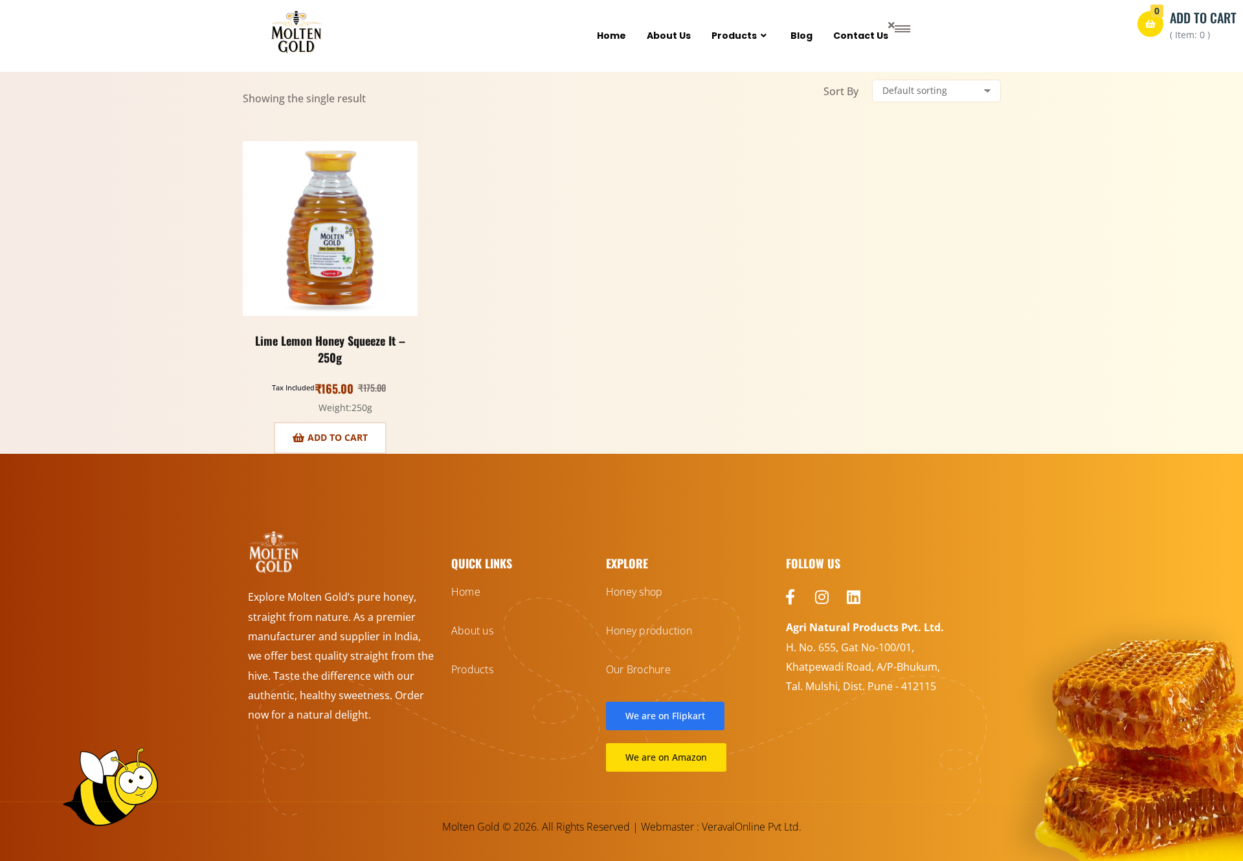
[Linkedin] (854, 597)
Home (611, 35)
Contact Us (860, 35)
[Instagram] (822, 597)
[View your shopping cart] (1150, 24)
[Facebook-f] (790, 597)
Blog (801, 35)
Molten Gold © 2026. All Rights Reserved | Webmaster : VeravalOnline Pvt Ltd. (621, 827)
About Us (669, 35)
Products (734, 35)
